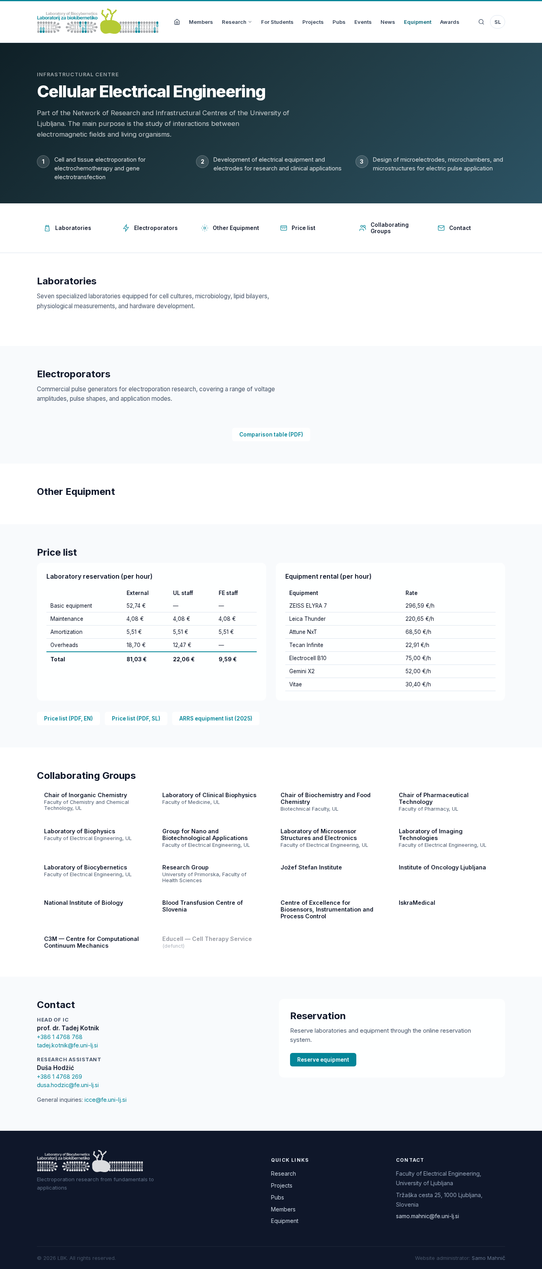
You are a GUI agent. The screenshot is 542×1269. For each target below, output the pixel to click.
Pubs (339, 22)
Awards (449, 22)
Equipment (417, 22)
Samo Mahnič (488, 1258)
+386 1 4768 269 (59, 1076)
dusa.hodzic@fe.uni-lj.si (68, 1085)
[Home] (177, 21)
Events (363, 22)
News (388, 22)
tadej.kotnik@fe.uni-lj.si (67, 1045)
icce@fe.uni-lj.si (106, 1099)
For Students (277, 22)
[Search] (481, 21)
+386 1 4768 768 (60, 1036)
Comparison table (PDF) (271, 434)
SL (497, 22)
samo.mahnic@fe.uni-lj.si (427, 1216)
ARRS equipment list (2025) (215, 718)
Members (201, 22)
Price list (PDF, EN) (68, 718)
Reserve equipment (323, 1060)
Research (234, 22)
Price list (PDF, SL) (136, 718)
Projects (313, 22)
